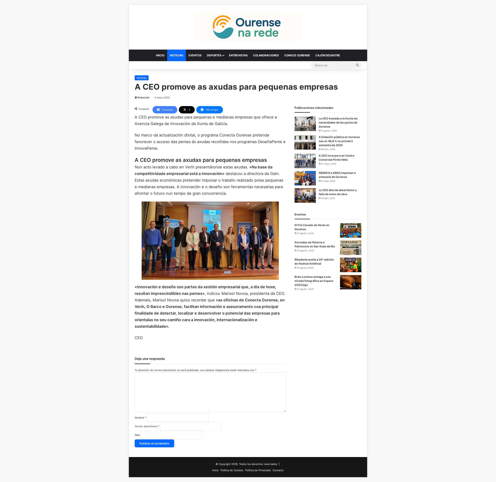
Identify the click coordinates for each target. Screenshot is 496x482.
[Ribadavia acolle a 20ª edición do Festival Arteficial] (350, 265)
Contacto (278, 470)
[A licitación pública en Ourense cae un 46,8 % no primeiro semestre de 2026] (305, 142)
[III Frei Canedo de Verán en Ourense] (350, 230)
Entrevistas (238, 55)
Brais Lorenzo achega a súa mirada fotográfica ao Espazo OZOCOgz (313, 280)
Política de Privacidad (258, 470)
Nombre (140, 417)
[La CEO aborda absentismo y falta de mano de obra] (305, 195)
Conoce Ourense (297, 55)
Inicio (160, 55)
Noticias (176, 55)
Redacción (143, 97)
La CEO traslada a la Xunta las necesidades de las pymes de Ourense (338, 122)
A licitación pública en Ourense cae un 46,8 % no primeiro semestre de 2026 (339, 141)
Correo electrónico (147, 426)
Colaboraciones (266, 55)
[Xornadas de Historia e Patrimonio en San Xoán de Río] (350, 247)
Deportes (214, 55)
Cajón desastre (327, 55)
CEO (139, 337)
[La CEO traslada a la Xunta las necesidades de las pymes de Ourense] (305, 124)
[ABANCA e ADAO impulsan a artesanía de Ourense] (305, 178)
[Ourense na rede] (248, 27)
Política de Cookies (231, 470)
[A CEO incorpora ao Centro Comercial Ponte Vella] (305, 161)
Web (137, 435)
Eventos (195, 55)
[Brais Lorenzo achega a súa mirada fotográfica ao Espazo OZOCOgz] (350, 282)
